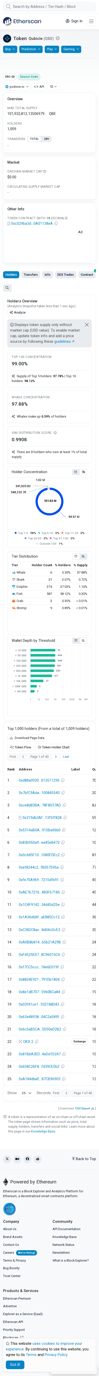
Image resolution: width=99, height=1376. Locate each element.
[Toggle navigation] (91, 21)
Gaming (69, 49)
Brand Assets (13, 1237)
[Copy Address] (56, 224)
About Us (9, 1229)
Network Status (63, 1245)
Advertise (10, 1306)
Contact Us (11, 1245)
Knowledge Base (43, 1131)
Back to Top (86, 1159)
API (41, 87)
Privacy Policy (56, 1355)
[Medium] (17, 1159)
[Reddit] (38, 1159)
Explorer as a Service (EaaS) (23, 1314)
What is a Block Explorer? (71, 1260)
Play (50, 49)
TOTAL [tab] (34, 139)
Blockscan (11, 1337)
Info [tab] (48, 275)
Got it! (15, 1365)
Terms (7, 1260)
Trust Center (12, 1276)
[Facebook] (27, 1159)
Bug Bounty (11, 1268)
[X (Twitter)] (7, 1159)
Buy (8, 49)
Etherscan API (13, 1322)
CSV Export (82, 1108)
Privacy (21, 1260)
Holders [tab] (11, 275)
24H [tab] (46, 139)
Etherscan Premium (17, 1298)
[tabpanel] (49, 146)
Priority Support (14, 1330)
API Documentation (66, 1229)
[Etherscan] (22, 21)
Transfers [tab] (31, 275)
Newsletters (61, 1252)
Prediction (29, 49)
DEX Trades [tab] (65, 275)
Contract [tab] (87, 275)
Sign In (76, 21)
